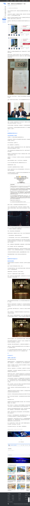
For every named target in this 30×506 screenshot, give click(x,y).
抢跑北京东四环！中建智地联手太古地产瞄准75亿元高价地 (12, 473)
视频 (5, 12)
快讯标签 (19, 499)
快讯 (5, 8)
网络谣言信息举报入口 (10, 501)
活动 (5, 15)
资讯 (5, 9)
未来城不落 (9, 5)
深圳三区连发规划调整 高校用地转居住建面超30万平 (12, 481)
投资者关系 (9, 499)
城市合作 (9, 495)
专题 (5, 13)
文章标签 (19, 498)
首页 (5, 6)
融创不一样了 (18, 472)
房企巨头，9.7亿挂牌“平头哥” (20, 489)
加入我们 (13, 499)
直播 (5, 10)
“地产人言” (14, 426)
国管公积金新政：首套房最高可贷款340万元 (21, 481)
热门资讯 (19, 495)
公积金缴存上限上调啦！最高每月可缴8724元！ (12, 490)
